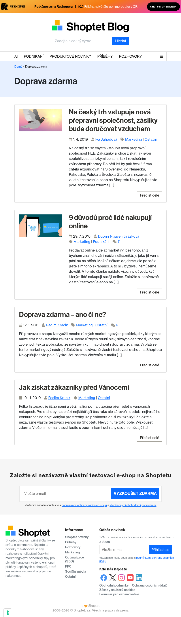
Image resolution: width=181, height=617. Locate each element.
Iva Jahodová (106, 139)
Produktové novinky (70, 56)
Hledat (120, 41)
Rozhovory (130, 56)
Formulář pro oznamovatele (119, 594)
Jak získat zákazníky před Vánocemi (74, 387)
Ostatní (151, 139)
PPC (68, 566)
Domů (18, 66)
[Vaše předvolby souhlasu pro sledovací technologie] (8, 613)
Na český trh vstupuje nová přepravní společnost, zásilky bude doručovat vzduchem (113, 120)
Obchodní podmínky (114, 585)
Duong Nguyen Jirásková (118, 236)
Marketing (133, 139)
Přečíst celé (149, 195)
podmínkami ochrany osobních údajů (84, 505)
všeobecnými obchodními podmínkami (133, 505)
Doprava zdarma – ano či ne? (62, 314)
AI (16, 56)
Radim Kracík (57, 325)
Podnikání (33, 56)
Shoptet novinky (77, 537)
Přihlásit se (160, 549)
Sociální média (75, 571)
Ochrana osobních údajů (149, 585)
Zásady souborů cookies (117, 590)
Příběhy (105, 56)
